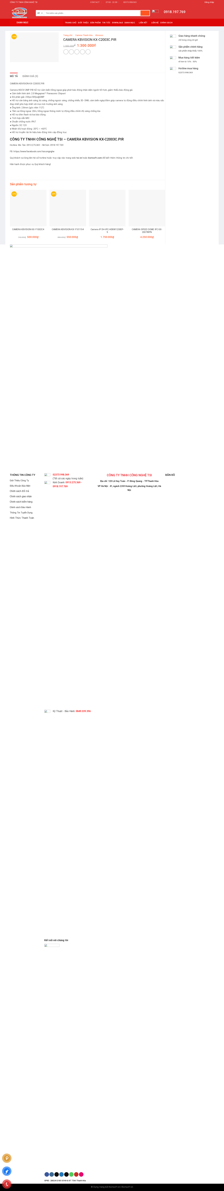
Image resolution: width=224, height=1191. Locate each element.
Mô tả (14, 76)
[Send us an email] (66, 1174)
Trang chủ (67, 35)
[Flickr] (81, 1174)
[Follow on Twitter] (61, 1174)
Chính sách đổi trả (19, 491)
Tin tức (106, 22)
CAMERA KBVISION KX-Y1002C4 (28, 229)
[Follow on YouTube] (76, 1174)
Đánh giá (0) (30, 76)
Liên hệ (155, 22)
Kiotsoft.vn (114, 1187)
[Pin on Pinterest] (82, 51)
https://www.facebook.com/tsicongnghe (34, 151)
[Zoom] (14, 58)
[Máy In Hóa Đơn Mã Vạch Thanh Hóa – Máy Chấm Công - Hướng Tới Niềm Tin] (20, 12)
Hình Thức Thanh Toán (22, 517)
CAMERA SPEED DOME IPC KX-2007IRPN (147, 231)
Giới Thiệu (83, 22)
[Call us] (71, 1174)
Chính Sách (166, 22)
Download (117, 22)
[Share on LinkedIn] (88, 51)
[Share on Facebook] (65, 51)
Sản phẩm (95, 22)
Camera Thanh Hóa (83, 35)
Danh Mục (129, 22)
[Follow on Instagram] (51, 1174)
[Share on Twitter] (71, 51)
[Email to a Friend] (76, 51)
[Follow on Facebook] (46, 1174)
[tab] (14, 76)
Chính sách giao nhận (21, 496)
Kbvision (99, 35)
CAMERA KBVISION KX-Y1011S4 (68, 229)
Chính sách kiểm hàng (21, 501)
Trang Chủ (70, 22)
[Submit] (145, 13)
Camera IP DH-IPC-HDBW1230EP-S (107, 231)
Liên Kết (143, 22)
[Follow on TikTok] (56, 1174)
